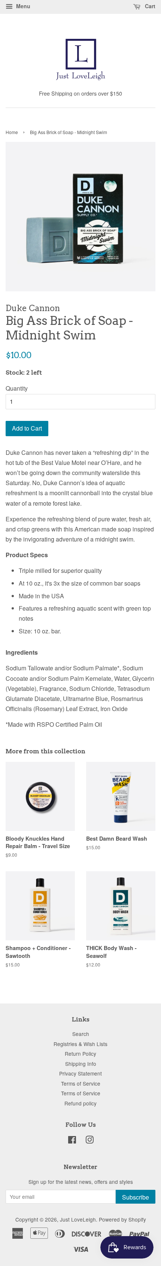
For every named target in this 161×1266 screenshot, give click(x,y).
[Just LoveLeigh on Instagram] (89, 1141)
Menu (22, 6)
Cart (149, 6)
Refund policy (80, 1103)
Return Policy (80, 1053)
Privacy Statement (80, 1073)
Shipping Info (80, 1063)
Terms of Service (80, 1083)
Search (80, 1033)
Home (12, 132)
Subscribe (135, 1197)
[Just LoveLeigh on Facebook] (72, 1141)
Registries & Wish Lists (80, 1044)
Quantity (17, 388)
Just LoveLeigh (78, 1219)
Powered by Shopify (122, 1219)
